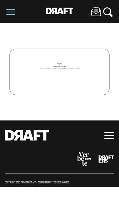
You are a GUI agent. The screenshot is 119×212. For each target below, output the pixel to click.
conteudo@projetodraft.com (62, 68)
